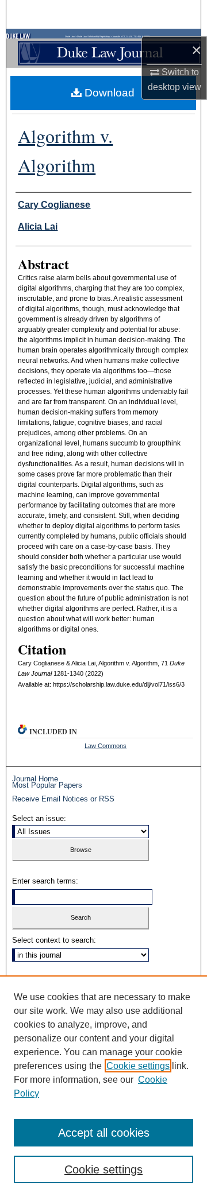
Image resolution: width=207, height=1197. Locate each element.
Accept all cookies (104, 1132)
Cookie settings (138, 1066)
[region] (103, 1086)
